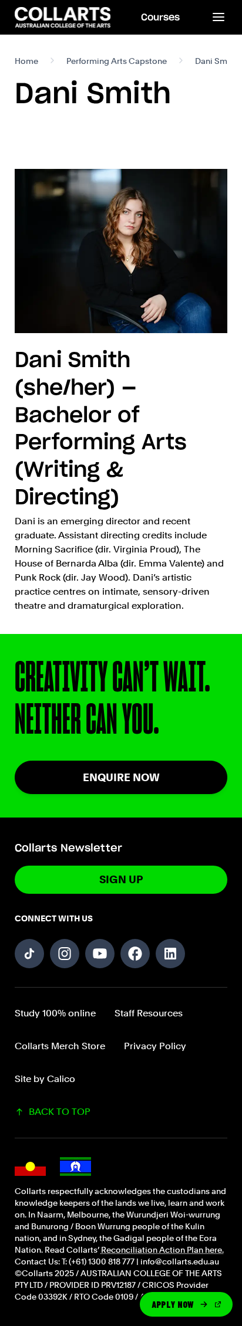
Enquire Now (121, 777)
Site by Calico (45, 1078)
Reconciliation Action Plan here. (162, 1249)
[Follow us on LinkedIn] (170, 953)
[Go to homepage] (63, 17)
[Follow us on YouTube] (100, 953)
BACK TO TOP (59, 1111)
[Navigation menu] (218, 17)
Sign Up (121, 879)
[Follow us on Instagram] (64, 953)
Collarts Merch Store (60, 1046)
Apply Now (173, 1304)
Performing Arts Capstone (116, 61)
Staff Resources (149, 1013)
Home (26, 61)
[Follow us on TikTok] (29, 953)
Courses (160, 17)
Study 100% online (55, 1013)
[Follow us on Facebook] (135, 953)
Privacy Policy (155, 1046)
